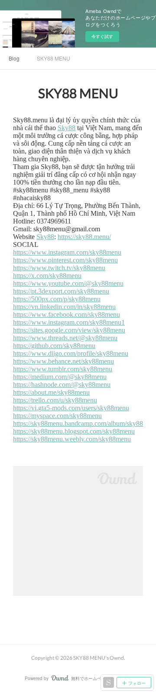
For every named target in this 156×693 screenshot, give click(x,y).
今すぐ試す (102, 36)
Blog (14, 58)
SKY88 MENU (53, 58)
